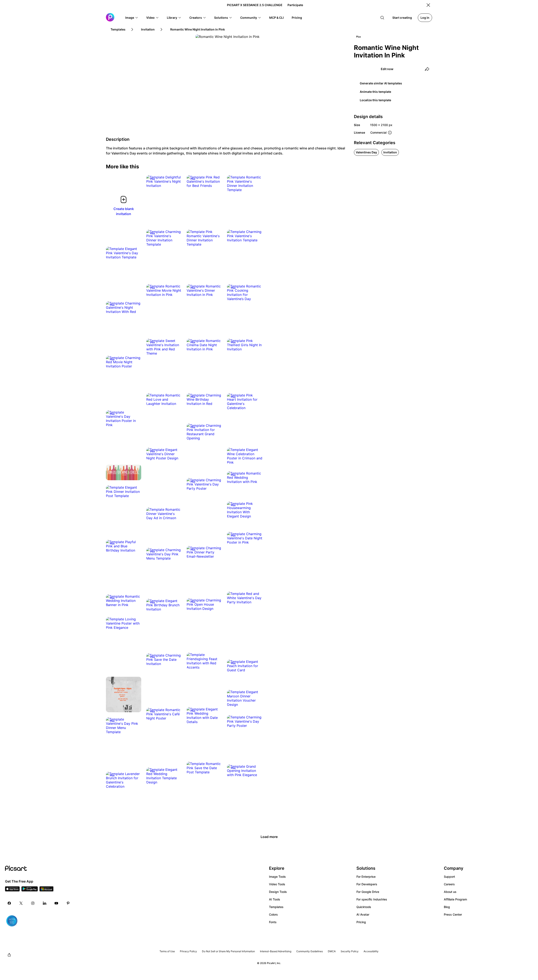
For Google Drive (367, 892)
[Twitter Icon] (21, 903)
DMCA (332, 951)
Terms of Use (167, 951)
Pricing (361, 922)
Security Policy (350, 951)
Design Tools (278, 892)
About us (450, 892)
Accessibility (371, 951)
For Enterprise (366, 876)
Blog (447, 907)
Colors (273, 914)
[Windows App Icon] (46, 890)
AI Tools (274, 899)
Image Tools (277, 876)
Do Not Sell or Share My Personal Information (228, 951)
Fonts (273, 922)
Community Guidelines (309, 951)
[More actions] (175, 181)
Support (449, 876)
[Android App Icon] (29, 890)
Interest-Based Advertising (275, 951)
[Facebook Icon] (9, 903)
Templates (276, 907)
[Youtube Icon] (56, 903)
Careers (449, 884)
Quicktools (363, 907)
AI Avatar (362, 914)
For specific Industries (371, 899)
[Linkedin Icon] (44, 903)
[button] (132, 17)
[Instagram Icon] (33, 903)
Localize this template (375, 100)
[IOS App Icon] (12, 890)
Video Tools (277, 884)
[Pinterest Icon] (68, 903)
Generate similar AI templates (381, 83)
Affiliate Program (455, 899)
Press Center (453, 914)
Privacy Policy (188, 951)
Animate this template (375, 91)
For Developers (366, 884)
